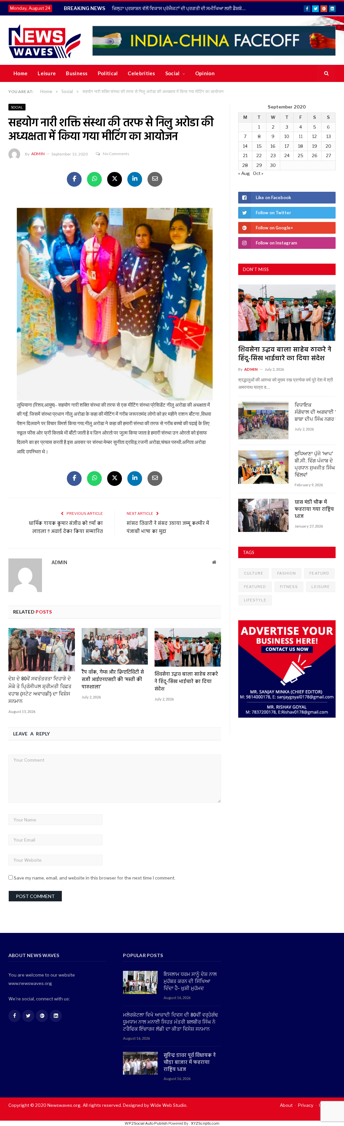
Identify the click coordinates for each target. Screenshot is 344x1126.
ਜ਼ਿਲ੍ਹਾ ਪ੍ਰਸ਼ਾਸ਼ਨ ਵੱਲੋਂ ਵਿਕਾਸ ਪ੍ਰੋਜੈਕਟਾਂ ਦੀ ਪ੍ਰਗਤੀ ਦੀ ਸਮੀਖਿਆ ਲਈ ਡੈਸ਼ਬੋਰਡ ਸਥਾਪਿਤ (181, 8)
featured (255, 586)
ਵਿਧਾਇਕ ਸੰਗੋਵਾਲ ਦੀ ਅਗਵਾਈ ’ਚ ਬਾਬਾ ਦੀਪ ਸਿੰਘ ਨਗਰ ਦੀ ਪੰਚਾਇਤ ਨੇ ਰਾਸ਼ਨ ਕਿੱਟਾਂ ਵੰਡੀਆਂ (315, 412)
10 (286, 136)
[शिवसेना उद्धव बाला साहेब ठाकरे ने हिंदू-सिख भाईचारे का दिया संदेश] (188, 647)
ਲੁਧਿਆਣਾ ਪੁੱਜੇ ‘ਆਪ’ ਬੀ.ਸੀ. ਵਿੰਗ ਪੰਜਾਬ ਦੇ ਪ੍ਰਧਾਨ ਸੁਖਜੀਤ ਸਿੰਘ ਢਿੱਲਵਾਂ (315, 465)
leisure (320, 586)
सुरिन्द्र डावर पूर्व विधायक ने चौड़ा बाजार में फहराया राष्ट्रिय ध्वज (190, 1062)
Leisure (47, 73)
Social (172, 73)
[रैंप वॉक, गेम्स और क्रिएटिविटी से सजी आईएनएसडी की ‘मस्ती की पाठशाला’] (115, 646)
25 (300, 155)
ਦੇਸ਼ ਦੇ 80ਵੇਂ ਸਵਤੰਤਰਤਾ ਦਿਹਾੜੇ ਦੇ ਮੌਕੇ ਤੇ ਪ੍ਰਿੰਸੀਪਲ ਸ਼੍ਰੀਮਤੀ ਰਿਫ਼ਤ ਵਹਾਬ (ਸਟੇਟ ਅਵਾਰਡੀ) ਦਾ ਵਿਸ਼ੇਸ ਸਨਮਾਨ (40, 690)
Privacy (305, 1105)
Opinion (205, 73)
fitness (289, 586)
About (286, 1105)
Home (20, 73)
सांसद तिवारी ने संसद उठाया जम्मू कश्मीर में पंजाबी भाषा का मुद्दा (168, 528)
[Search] (326, 73)
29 (259, 165)
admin (38, 153)
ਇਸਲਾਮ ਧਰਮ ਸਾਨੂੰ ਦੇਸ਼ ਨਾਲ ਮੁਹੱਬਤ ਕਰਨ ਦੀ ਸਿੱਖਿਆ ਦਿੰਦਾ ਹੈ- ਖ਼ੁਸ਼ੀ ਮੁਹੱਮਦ (190, 981)
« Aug (244, 173)
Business (76, 73)
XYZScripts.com (205, 1123)
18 (300, 146)
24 (287, 155)
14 (245, 146)
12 (314, 136)
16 (272, 146)
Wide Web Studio (168, 1105)
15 (259, 146)
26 (314, 155)
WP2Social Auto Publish (146, 1123)
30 (273, 165)
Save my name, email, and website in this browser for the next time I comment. (94, 878)
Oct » (258, 173)
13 (328, 136)
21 (245, 155)
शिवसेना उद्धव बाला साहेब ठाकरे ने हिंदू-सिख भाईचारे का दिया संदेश (186, 681)
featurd (319, 573)
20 (328, 146)
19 (314, 146)
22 (259, 155)
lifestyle (255, 600)
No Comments (116, 153)
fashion (286, 573)
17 (287, 146)
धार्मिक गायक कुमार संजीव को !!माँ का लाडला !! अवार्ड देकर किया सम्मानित (66, 528)
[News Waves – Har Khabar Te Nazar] (44, 40)
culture (254, 573)
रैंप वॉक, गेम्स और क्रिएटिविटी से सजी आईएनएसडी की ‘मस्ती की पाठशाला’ (113, 679)
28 (245, 165)
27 (328, 155)
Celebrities (141, 73)
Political (108, 73)
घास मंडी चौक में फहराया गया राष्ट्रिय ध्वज (314, 509)
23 (273, 155)
